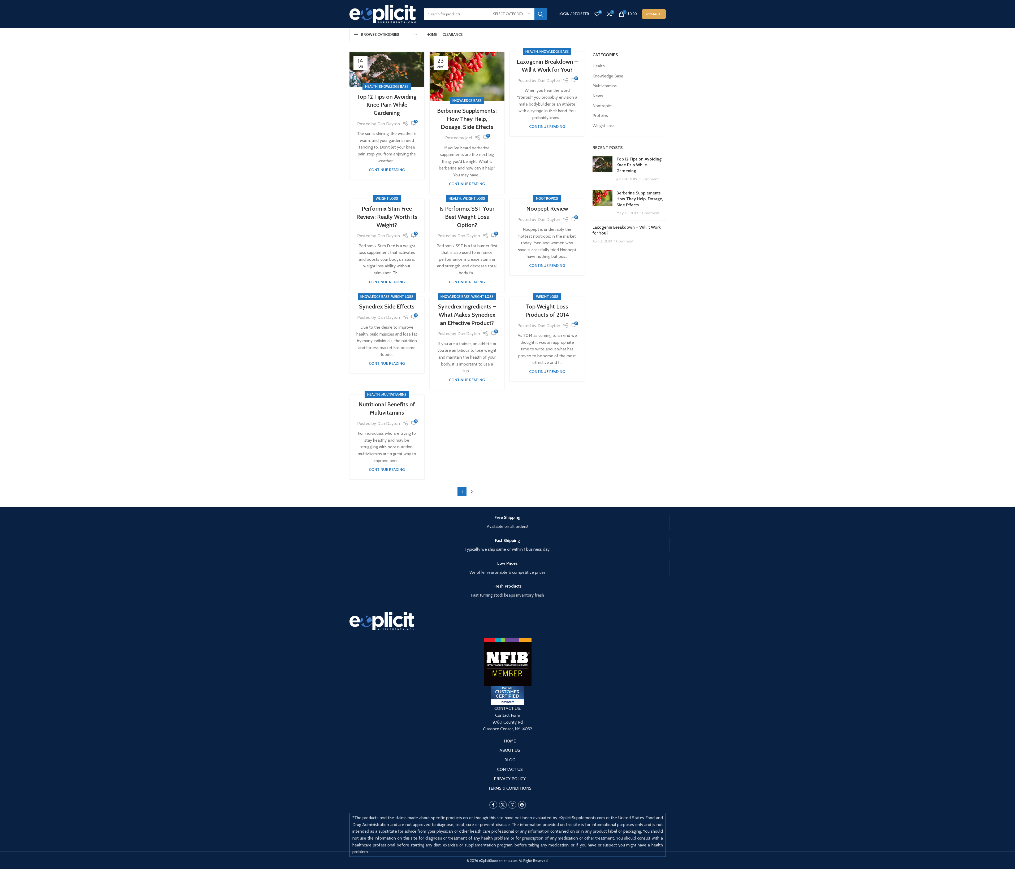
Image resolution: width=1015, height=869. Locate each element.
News (598, 95)
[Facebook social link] (493, 805)
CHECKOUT (654, 14)
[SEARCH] (540, 14)
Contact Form (507, 715)
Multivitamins (394, 395)
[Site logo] (382, 13)
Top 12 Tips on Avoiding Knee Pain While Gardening (387, 105)
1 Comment (649, 179)
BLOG (509, 759)
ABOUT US (509, 750)
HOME (510, 741)
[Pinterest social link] (522, 805)
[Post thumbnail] (602, 169)
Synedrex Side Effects (386, 306)
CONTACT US (510, 769)
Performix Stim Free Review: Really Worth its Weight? (386, 217)
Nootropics (547, 199)
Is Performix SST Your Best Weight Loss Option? (466, 217)
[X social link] (503, 805)
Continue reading (387, 169)
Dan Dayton (388, 123)
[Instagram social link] (512, 805)
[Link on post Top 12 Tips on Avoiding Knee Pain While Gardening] (386, 69)
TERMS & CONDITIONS (510, 788)
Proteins (600, 115)
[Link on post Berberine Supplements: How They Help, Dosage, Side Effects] (467, 76)
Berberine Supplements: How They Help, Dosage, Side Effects (467, 119)
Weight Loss (387, 199)
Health (371, 87)
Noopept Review (547, 208)
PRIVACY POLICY (510, 778)
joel (468, 137)
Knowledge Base (393, 87)
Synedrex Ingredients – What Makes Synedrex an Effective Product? (467, 315)
